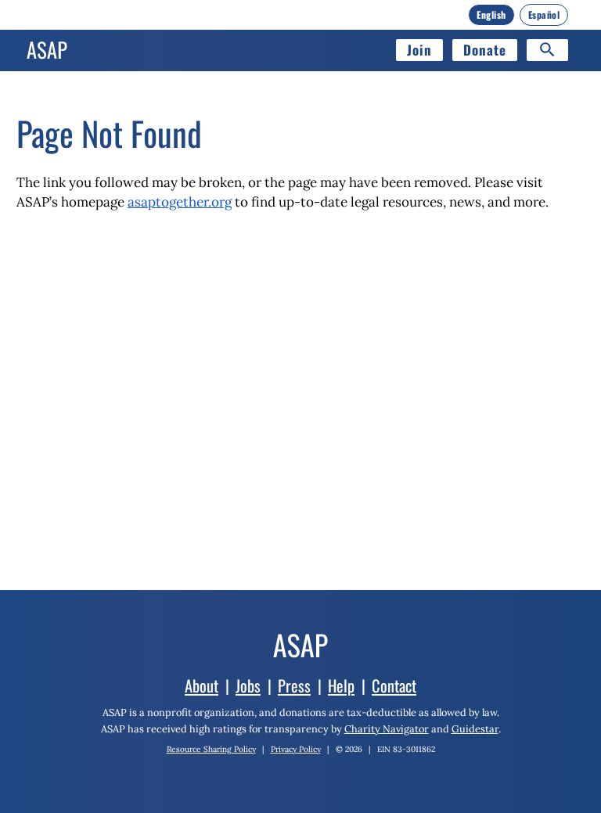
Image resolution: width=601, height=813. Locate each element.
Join (419, 49)
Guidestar (475, 728)
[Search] (547, 50)
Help (341, 685)
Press (294, 685)
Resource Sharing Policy (211, 749)
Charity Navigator (386, 728)
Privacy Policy (296, 749)
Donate (484, 49)
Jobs (248, 685)
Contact (394, 685)
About (201, 685)
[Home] (47, 50)
